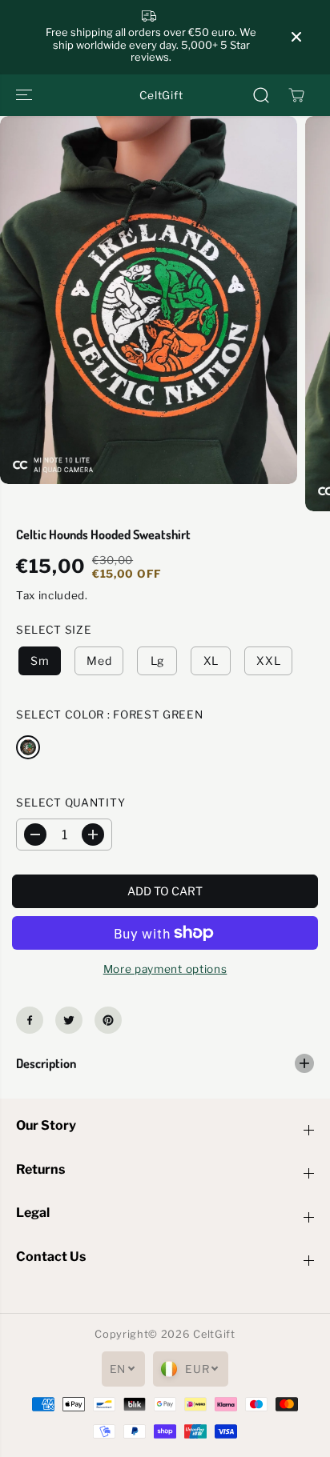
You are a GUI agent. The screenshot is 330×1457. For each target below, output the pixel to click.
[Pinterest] (108, 1020)
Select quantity (70, 802)
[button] (25, 95)
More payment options (165, 969)
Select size (53, 629)
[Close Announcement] (296, 36)
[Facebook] (29, 1020)
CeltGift (214, 1334)
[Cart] (296, 95)
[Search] (261, 95)
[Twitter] (68, 1020)
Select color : (109, 714)
